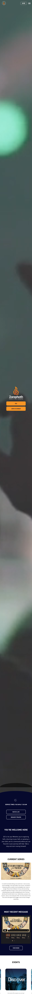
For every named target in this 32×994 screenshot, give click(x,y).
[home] (3, 3)
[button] (29, 3)
